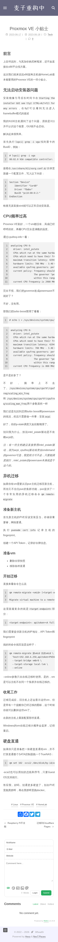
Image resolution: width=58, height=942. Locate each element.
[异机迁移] (53, 475)
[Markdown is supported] (9, 888)
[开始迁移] (53, 576)
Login (35, 893)
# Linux (14, 804)
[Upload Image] (22, 888)
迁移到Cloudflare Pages (45, 825)
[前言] (53, 53)
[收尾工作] (53, 691)
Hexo (27, 936)
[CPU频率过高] (53, 215)
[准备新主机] (53, 509)
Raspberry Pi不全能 (14, 825)
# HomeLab (41, 804)
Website (9, 856)
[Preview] (27, 888)
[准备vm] (53, 552)
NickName (10, 843)
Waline (46, 921)
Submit (46, 893)
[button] (5, 8)
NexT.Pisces (39, 936)
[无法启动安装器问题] (53, 89)
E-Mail (9, 849)
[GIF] (18, 888)
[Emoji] (13, 888)
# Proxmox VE (27, 804)
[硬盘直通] (53, 740)
